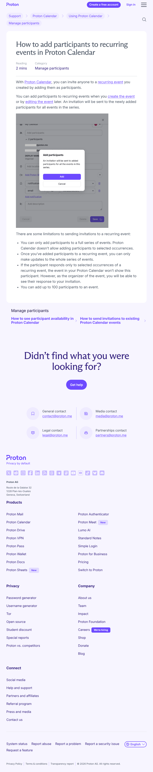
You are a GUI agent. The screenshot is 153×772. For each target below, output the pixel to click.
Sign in (130, 4)
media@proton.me (109, 416)
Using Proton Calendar (85, 16)
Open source (16, 622)
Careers (84, 630)
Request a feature (19, 750)
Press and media (18, 712)
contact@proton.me (57, 416)
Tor (8, 614)
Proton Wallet (16, 554)
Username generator (21, 606)
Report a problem (68, 744)
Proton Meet (87, 522)
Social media (15, 680)
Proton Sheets (16, 570)
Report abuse (41, 744)
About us (84, 598)
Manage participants (24, 23)
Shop (82, 638)
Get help (76, 385)
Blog (81, 654)
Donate (83, 646)
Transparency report (62, 763)
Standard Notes (89, 538)
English (135, 744)
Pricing (83, 562)
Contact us (14, 720)
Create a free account (103, 4)
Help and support (19, 688)
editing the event (39, 102)
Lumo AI (84, 530)
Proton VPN (15, 538)
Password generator (21, 598)
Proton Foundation (91, 622)
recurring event (110, 82)
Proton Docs (15, 562)
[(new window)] (8, 473)
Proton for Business (92, 554)
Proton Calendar (45, 16)
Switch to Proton (90, 570)
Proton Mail (14, 514)
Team (82, 606)
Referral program (18, 704)
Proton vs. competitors (23, 646)
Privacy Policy (14, 763)
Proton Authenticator (93, 514)
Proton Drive (15, 530)
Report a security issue (102, 744)
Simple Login (87, 546)
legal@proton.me (55, 435)
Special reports (17, 638)
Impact (83, 614)
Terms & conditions (36, 763)
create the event (121, 96)
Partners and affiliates (22, 696)
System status (16, 744)
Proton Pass (15, 546)
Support (15, 16)
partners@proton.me (111, 435)
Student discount (19, 630)
